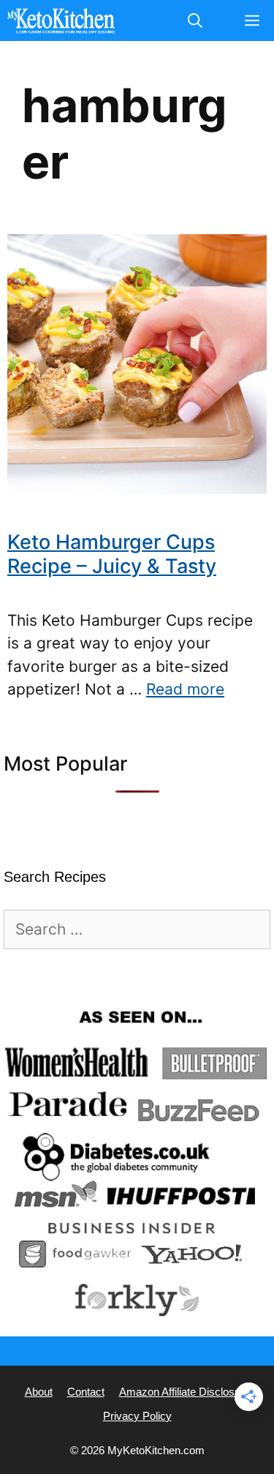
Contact (85, 1391)
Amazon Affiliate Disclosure (184, 1391)
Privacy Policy (137, 1416)
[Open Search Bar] (195, 20)
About (39, 1391)
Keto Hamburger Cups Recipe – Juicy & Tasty (111, 553)
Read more (185, 689)
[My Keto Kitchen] (61, 20)
